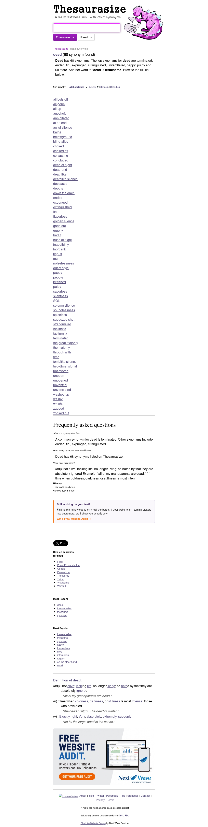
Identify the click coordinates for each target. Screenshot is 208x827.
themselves (63, 648)
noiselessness (63, 263)
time (56, 356)
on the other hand (67, 662)
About (82, 795)
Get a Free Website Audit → (74, 519)
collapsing (60, 155)
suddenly (124, 716)
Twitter (60, 579)
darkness (96, 701)
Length (92, 86)
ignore (81, 690)
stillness (114, 701)
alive (70, 685)
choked (58, 146)
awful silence (62, 127)
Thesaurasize (60, 48)
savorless (60, 291)
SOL (56, 300)
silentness (60, 296)
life (89, 685)
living (111, 685)
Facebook (112, 795)
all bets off (60, 99)
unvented (60, 385)
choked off (60, 150)
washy (58, 399)
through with (62, 352)
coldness (81, 701)
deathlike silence (65, 179)
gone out (59, 225)
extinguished (62, 207)
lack (79, 685)
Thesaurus (63, 575)
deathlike (59, 174)
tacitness (59, 328)
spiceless (60, 314)
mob (59, 651)
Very (82, 716)
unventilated (62, 389)
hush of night (62, 239)
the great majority (65, 342)
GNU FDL (124, 815)
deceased (60, 183)
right (74, 716)
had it (57, 235)
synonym (62, 615)
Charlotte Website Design (93, 823)
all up (57, 108)
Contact (145, 795)
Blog (91, 795)
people (58, 277)
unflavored (60, 371)
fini (55, 211)
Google (61, 568)
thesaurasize (64, 608)
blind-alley (60, 141)
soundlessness (64, 310)
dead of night (62, 164)
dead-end (60, 169)
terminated (60, 338)
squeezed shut (63, 319)
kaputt (57, 253)
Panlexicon (63, 572)
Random (104, 86)
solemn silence (64, 305)
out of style (61, 267)
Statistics (133, 795)
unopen (58, 375)
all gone (59, 104)
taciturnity (60, 333)
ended (57, 197)
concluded (60, 160)
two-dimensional (65, 366)
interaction (63, 655)
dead (60, 605)
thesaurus (62, 611)
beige (57, 132)
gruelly (58, 230)
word (60, 665)
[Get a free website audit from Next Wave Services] (104, 756)
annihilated (61, 118)
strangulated (62, 324)
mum (56, 258)
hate (124, 685)
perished (59, 282)
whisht (58, 403)
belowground (62, 136)
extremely (110, 716)
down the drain (64, 193)
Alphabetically (76, 87)
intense (137, 701)
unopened (60, 380)
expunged (60, 202)
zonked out (61, 413)
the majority (61, 347)
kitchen (61, 644)
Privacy (100, 800)
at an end (60, 122)
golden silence (63, 221)
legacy (61, 658)
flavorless (60, 216)
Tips (122, 795)
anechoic (59, 113)
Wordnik (61, 586)
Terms (110, 800)
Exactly (64, 716)
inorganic (60, 249)
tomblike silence (65, 361)
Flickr (60, 561)
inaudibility (61, 244)
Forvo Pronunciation (68, 565)
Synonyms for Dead (90, 9)
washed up (61, 394)
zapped (58, 408)
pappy (57, 272)
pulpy (57, 286)
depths (58, 188)
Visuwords (63, 582)
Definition (115, 86)
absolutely (94, 716)
